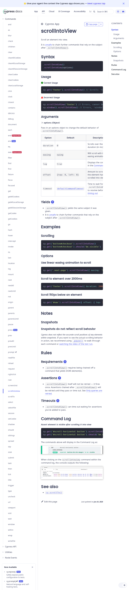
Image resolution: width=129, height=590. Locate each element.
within (10, 530)
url (9, 502)
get (9, 191)
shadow (11, 424)
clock (10, 96)
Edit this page (50, 501)
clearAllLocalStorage (16, 63)
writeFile (11, 541)
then (10, 469)
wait (10, 519)
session (11, 413)
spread (11, 441)
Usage (116, 34)
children (11, 46)
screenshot (12, 385)
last (9, 257)
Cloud (51, 11)
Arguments (118, 38)
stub (10, 452)
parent (11, 307)
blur (10, 35)
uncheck (11, 496)
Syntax (114, 29)
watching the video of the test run (75, 344)
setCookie (12, 419)
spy (9, 446)
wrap (10, 535)
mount (11, 274)
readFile (11, 357)
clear (10, 52)
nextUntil (12, 291)
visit (9, 513)
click (10, 91)
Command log (100, 165)
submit (11, 457)
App (36, 11)
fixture (10, 174)
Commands (10, 19)
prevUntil (12, 346)
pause (10, 324)
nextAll (11, 285)
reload (10, 363)
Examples (116, 42)
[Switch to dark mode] (123, 585)
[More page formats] (101, 24)
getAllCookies (13, 196)
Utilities (8, 552)
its (9, 252)
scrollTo (11, 396)
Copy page (92, 24)
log (9, 269)
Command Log (118, 69)
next (10, 280)
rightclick (12, 374)
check (10, 41)
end (14, 135)
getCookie (12, 213)
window (11, 524)
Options (117, 51)
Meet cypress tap (96, 3)
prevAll (11, 341)
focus (10, 180)
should (11, 430)
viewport (11, 507)
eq (9, 146)
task (9, 463)
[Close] (126, 3)
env (11, 141)
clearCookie (13, 74)
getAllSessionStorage (17, 208)
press (12, 330)
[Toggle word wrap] (95, 89)
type (10, 491)
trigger (11, 485)
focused (11, 185)
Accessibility (80, 11)
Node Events (11, 557)
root (9, 380)
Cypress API (10, 546)
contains (11, 108)
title (9, 480)
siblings (11, 435)
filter (10, 158)
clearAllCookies (14, 58)
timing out (93, 193)
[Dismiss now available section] (32, 567)
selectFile (12, 407)
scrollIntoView (14, 391)
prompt (11, 352)
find (9, 163)
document (12, 124)
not (9, 296)
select (10, 402)
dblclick (11, 113)
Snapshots (118, 60)
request (11, 369)
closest (11, 102)
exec (14, 152)
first (9, 169)
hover (10, 235)
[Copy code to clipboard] (100, 64)
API (43, 11)
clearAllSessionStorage (17, 69)
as (9, 30)
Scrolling (117, 47)
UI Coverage (64, 11)
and (9, 24)
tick (9, 474)
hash (10, 230)
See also (115, 74)
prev (10, 335)
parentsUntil (13, 319)
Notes (114, 56)
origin (10, 302)
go (9, 224)
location (11, 263)
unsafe (48, 44)
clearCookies (13, 80)
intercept (12, 241)
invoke (10, 246)
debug (11, 119)
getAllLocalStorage (16, 202)
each (10, 130)
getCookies (12, 219)
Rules (114, 65)
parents (11, 313)
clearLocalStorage (15, 85)
